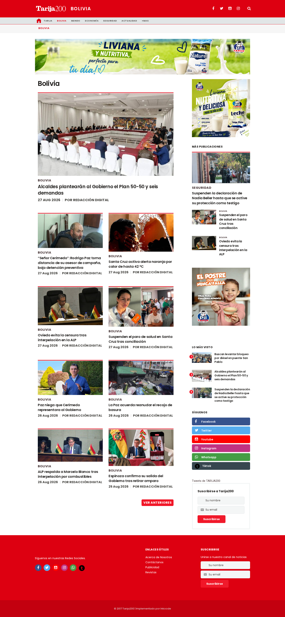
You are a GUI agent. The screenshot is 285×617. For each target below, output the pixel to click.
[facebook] (38, 567)
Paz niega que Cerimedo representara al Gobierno (59, 407)
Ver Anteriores (157, 502)
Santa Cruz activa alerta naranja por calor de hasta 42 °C (140, 264)
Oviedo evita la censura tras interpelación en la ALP (62, 337)
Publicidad (152, 567)
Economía (91, 20)
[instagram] (64, 567)
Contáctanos (154, 562)
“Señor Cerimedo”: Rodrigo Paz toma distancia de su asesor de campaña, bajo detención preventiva (69, 263)
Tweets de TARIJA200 (206, 481)
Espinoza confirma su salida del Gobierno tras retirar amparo (136, 478)
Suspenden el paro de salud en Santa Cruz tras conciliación (140, 339)
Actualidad (129, 20)
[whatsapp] (73, 567)
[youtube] (55, 567)
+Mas (145, 20)
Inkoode (166, 608)
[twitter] (47, 567)
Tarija (48, 20)
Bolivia (81, 8)
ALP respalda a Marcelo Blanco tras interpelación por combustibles (68, 474)
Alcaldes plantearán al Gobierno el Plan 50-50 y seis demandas (231, 375)
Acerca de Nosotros (158, 557)
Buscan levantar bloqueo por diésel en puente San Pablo (231, 358)
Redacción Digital (91, 199)
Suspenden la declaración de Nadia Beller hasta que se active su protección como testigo (219, 198)
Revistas (150, 572)
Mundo (75, 20)
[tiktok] (82, 568)
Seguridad (110, 20)
